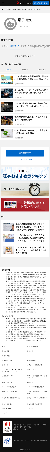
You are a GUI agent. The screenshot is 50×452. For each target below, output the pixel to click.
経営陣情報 (6, 356)
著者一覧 (5, 365)
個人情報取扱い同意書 (34, 404)
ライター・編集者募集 (34, 365)
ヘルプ (4, 413)
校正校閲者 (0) (35, 46)
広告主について (7, 376)
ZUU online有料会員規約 (35, 387)
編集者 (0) (15, 46)
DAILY (8, 70)
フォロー (25, 26)
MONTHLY (42, 70)
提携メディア (31, 369)
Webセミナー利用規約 (9, 391)
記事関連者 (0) (45, 46)
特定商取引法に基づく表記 (11, 398)
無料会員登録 (25, 153)
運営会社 (30, 351)
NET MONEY (6, 409)
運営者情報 (6, 351)
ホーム (4, 346)
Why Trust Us (7, 382)
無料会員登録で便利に (41, 3)
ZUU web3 (31, 409)
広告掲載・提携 (7, 360)
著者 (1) (5, 46)
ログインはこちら (25, 159)
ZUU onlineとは (32, 346)
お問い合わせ (31, 360)
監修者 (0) (25, 46)
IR (28, 356)
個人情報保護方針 (8, 404)
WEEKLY (25, 70)
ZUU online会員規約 (9, 387)
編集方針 (30, 382)
